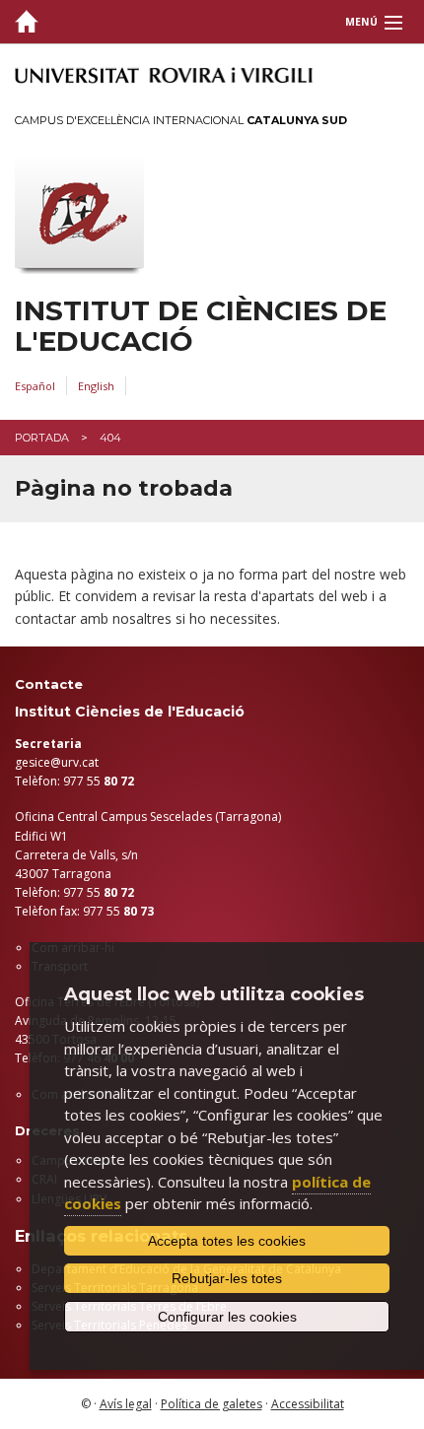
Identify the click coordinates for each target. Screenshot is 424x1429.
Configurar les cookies (227, 1317)
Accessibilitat (307, 1403)
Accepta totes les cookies (227, 1241)
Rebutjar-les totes (227, 1278)
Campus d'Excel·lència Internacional (181, 120)
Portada (42, 437)
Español (35, 385)
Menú (361, 22)
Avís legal (126, 1403)
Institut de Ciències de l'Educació (201, 326)
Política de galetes (211, 1403)
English (96, 385)
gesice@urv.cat (57, 762)
